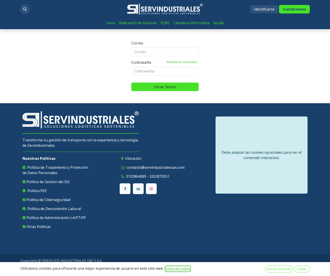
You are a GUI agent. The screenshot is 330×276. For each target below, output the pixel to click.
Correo (137, 43)
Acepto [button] (301, 269)
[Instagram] (151, 188)
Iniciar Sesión (165, 86)
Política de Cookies (178, 269)
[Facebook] (125, 188)
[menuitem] (111, 22)
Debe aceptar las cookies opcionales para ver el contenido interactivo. (261, 155)
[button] (25, 9)
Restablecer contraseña (182, 62)
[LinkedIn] (138, 188)
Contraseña (164, 62)
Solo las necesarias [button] (278, 269)
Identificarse (264, 9)
